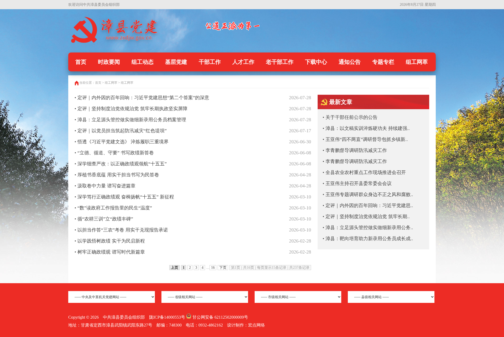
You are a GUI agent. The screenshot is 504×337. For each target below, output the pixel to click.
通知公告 (350, 62)
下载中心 (316, 62)
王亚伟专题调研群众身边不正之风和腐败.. (369, 194)
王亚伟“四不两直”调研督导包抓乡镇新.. (367, 139)
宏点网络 (256, 325)
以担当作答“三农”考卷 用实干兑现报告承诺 (122, 230)
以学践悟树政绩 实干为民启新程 (111, 241)
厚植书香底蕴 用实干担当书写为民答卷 (118, 174)
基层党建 (176, 62)
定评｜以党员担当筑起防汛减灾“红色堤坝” (122, 130)
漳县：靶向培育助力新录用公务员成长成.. (369, 238)
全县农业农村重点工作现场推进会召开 (366, 172)
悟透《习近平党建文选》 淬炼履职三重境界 (123, 141)
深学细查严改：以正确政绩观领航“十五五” (122, 163)
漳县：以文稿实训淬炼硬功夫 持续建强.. (368, 128)
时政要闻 (109, 62)
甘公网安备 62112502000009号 (219, 317)
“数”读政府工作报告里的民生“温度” (114, 207)
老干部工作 (279, 62)
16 (213, 268)
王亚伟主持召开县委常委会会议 (359, 183)
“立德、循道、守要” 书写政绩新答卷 (115, 152)
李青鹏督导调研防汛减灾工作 (356, 150)
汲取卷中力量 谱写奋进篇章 (106, 185)
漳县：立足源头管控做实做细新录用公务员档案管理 (131, 119)
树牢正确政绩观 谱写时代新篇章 (111, 252)
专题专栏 (383, 62)
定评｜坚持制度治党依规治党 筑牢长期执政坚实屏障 (132, 108)
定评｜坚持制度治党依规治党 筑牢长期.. (368, 216)
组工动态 (143, 62)
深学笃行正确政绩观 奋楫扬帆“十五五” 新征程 (125, 196)
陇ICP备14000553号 (167, 317)
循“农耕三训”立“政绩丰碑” (105, 219)
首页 (80, 62)
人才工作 (243, 62)
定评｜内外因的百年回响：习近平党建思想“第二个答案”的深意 (143, 97)
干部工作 (210, 62)
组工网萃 (417, 62)
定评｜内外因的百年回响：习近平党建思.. (369, 205)
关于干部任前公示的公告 (351, 117)
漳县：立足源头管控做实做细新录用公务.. (369, 227)
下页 (223, 268)
